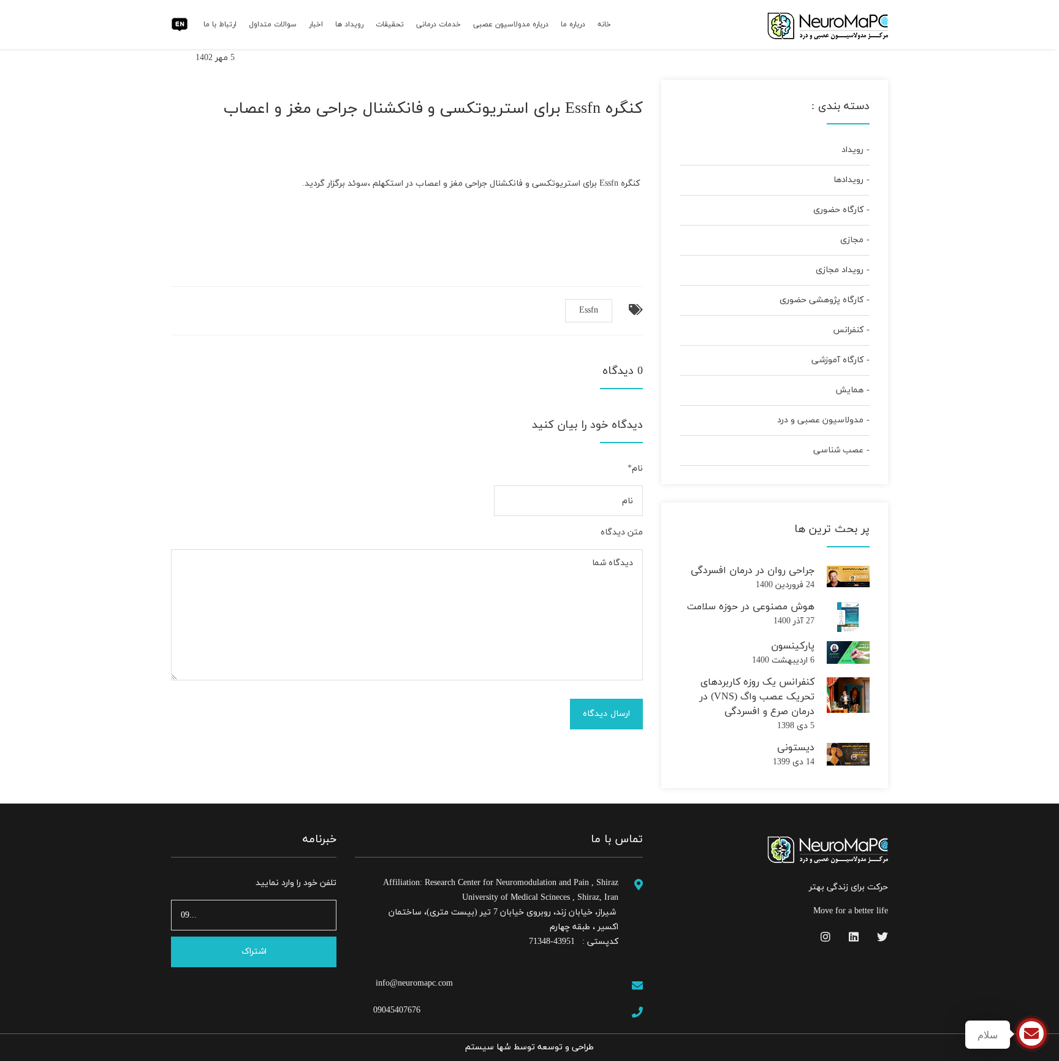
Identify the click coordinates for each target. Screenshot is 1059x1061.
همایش (849, 390)
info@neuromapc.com (413, 983)
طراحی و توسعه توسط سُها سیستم (529, 1047)
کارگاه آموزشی (837, 360)
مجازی (852, 240)
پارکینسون (792, 646)
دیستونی (795, 748)
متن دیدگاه (622, 532)
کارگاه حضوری (838, 210)
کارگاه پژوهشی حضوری (822, 300)
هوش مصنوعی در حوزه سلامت (750, 607)
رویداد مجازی (840, 270)
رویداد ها (349, 24)
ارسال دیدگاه (606, 714)
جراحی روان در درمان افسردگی (752, 570)
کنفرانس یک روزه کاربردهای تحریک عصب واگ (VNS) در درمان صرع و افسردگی (756, 696)
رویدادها (848, 180)
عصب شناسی (838, 450)
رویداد (852, 150)
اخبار (316, 24)
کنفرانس (848, 330)
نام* (635, 468)
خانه (604, 24)
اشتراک (254, 951)
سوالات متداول (273, 24)
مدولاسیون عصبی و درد (820, 420)
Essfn (588, 310)
